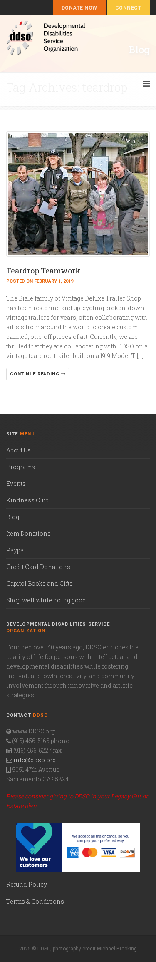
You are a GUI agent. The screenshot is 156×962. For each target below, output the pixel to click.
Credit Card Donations (38, 567)
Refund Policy (26, 884)
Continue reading (35, 374)
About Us (18, 450)
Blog (12, 517)
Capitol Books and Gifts (39, 583)
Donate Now (79, 8)
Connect (128, 8)
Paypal (16, 550)
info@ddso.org (34, 760)
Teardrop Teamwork (43, 271)
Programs (20, 467)
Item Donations (28, 533)
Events (16, 483)
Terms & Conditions (35, 901)
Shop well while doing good (46, 600)
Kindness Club (27, 500)
